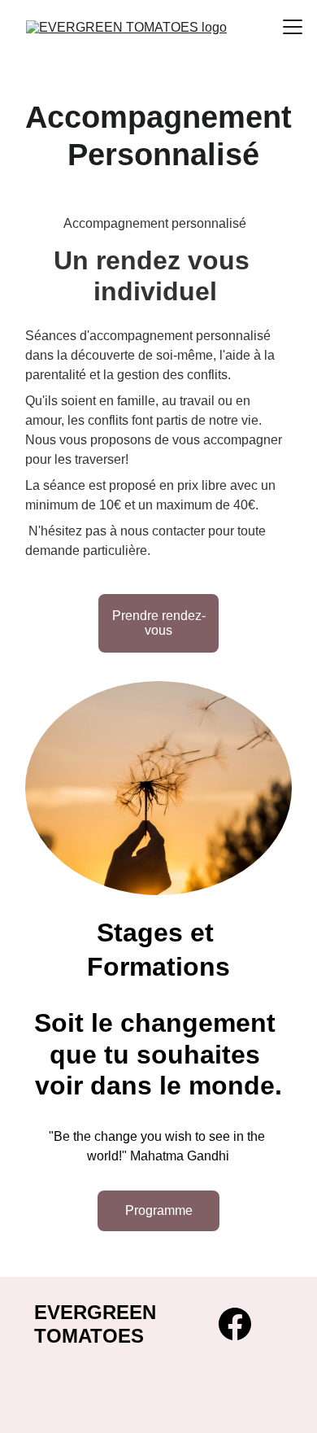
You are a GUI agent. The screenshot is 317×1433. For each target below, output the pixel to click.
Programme (159, 1210)
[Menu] (292, 27)
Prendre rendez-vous (159, 623)
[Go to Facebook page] (235, 1324)
